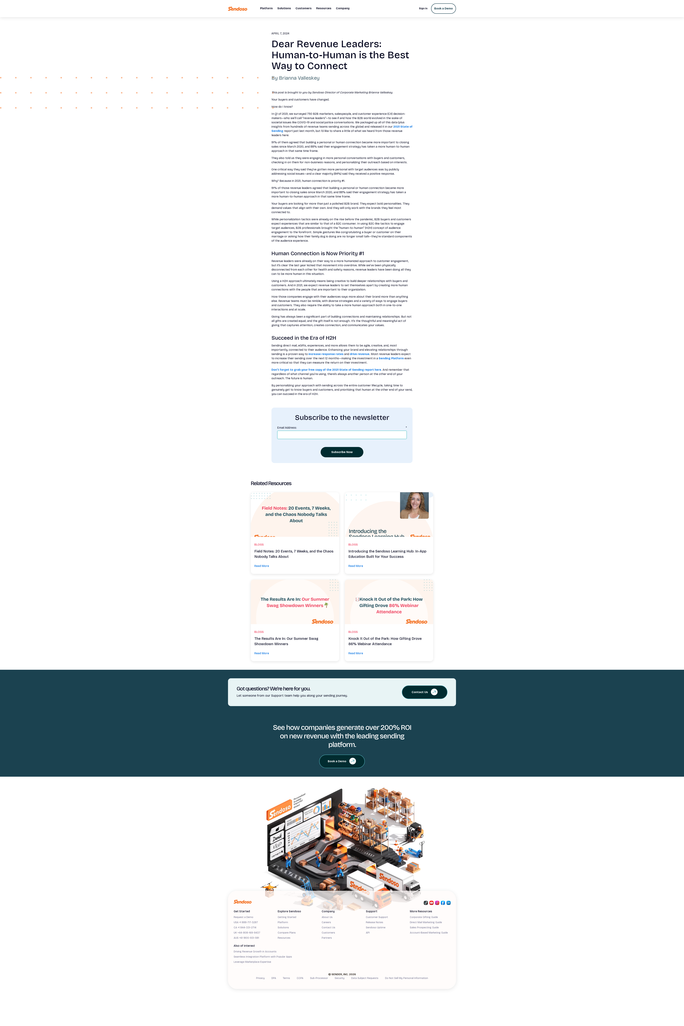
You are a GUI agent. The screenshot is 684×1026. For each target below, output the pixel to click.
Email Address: (342, 427)
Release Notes (374, 922)
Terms (286, 978)
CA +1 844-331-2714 (245, 927)
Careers (326, 922)
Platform (283, 922)
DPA (273, 978)
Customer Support (377, 917)
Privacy (260, 978)
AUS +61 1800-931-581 (246, 937)
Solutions (283, 927)
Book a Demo (443, 8)
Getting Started (287, 917)
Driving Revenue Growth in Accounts (255, 951)
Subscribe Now (342, 452)
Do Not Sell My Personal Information (406, 978)
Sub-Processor (319, 978)
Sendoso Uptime (375, 927)
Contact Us (328, 927)
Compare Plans (287, 932)
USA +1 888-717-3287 (246, 922)
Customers (328, 932)
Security (339, 978)
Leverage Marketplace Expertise (252, 961)
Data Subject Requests (364, 978)
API (368, 932)
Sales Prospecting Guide (424, 927)
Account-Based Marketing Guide (429, 932)
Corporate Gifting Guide (424, 917)
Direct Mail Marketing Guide (426, 922)
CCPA (300, 978)
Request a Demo (243, 917)
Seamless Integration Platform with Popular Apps (263, 956)
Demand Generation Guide (249, 967)
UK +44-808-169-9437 (247, 932)
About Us (327, 917)
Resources (284, 937)
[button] (266, 8)
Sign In (423, 8)
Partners (327, 937)
